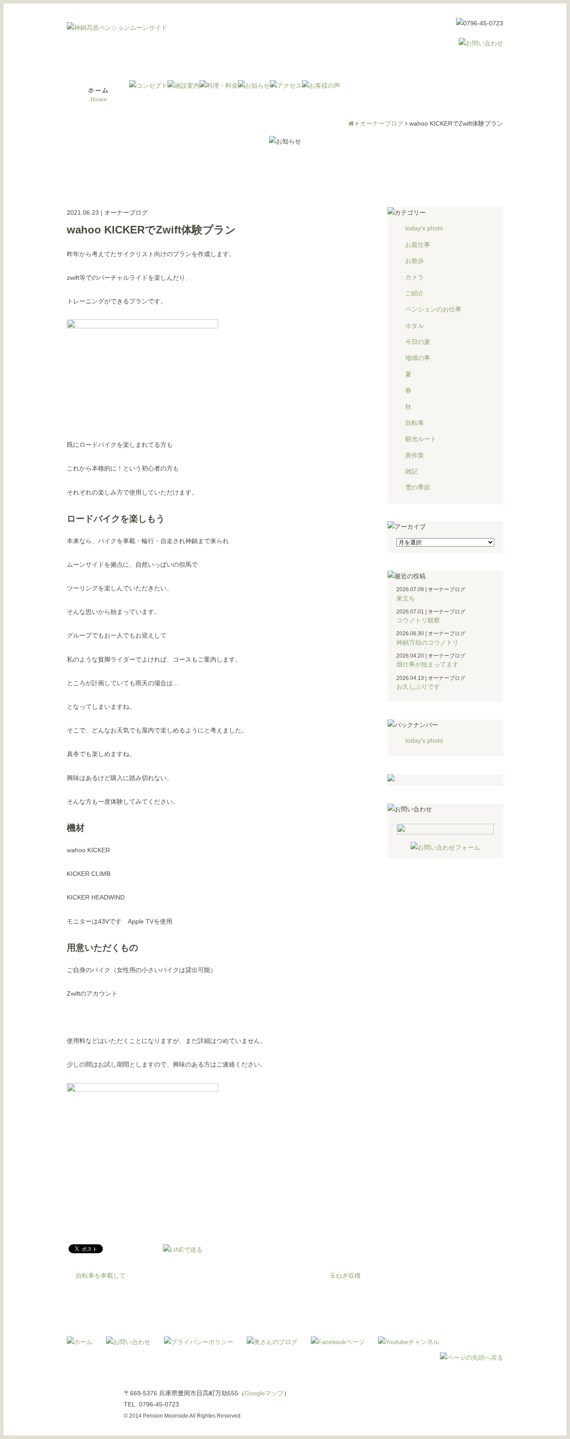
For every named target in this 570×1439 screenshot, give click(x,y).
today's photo (424, 228)
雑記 (411, 471)
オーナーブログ (381, 123)
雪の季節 (417, 487)
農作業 (414, 455)
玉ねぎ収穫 (345, 1275)
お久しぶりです (418, 686)
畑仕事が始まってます (427, 664)
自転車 (414, 422)
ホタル (414, 325)
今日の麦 (417, 341)
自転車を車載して (101, 1275)
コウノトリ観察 (418, 620)
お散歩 (414, 260)
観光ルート (420, 438)
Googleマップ (264, 1393)
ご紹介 (414, 293)
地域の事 (417, 357)
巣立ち (405, 598)
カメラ (414, 277)
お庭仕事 (417, 244)
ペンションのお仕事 (433, 309)
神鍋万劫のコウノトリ (427, 642)
